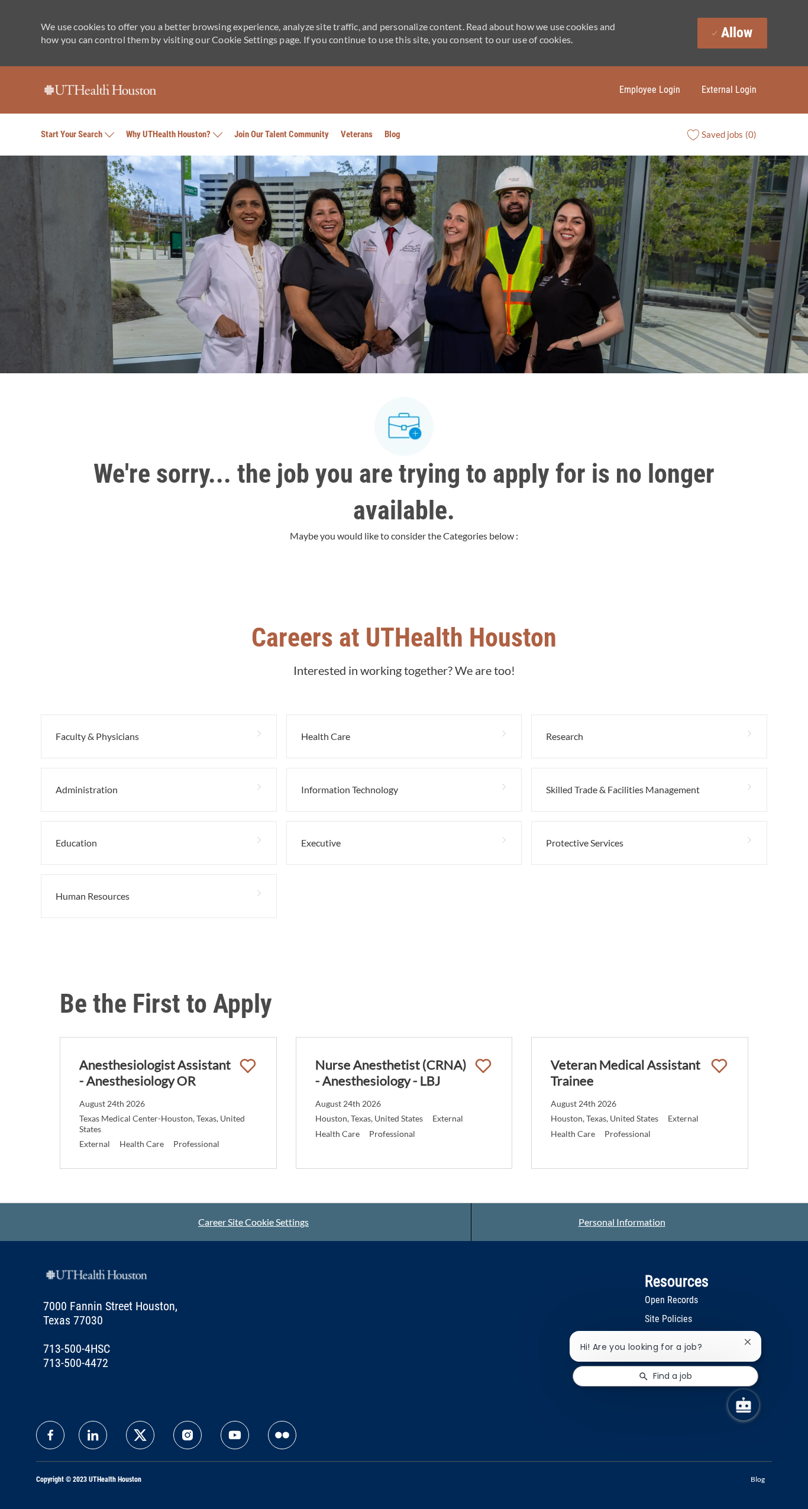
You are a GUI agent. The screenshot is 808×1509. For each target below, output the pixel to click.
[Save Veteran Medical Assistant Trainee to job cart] (719, 1065)
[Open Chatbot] (743, 1405)
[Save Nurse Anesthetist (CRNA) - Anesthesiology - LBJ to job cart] (483, 1065)
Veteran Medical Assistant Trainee (625, 1072)
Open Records (671, 1300)
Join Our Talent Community (281, 134)
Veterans (357, 134)
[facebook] (50, 1435)
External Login (729, 89)
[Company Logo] (100, 89)
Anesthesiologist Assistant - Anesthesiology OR (155, 1072)
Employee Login (649, 89)
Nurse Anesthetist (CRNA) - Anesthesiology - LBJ (391, 1072)
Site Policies (668, 1318)
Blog (392, 134)
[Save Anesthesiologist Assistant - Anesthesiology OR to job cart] (247, 1065)
